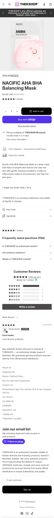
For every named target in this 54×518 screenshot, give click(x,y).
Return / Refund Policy (12, 376)
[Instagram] (27, 513)
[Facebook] (22, 513)
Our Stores (7, 397)
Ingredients (10, 216)
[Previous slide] (3, 13)
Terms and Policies (27, 507)
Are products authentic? (13, 252)
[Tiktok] (32, 513)
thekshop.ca (30, 501)
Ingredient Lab (9, 410)
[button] (8, 99)
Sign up (27, 489)
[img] (8, 325)
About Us (6, 367)
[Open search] (9, 4)
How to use (10, 209)
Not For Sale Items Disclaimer (16, 380)
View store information (16, 139)
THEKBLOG (7, 414)
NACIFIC (14, 75)
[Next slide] (51, 13)
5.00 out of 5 (35, 277)
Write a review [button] (27, 306)
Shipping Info (8, 372)
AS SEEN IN (8, 401)
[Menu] (3, 4)
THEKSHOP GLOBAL (12, 418)
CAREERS (6, 405)
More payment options (27, 126)
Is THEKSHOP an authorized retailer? (20, 246)
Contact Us (7, 385)
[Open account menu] (44, 4)
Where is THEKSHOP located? (16, 259)
